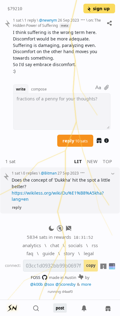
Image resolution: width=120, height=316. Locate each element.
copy (90, 265)
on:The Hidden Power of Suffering (57, 23)
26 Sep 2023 (68, 20)
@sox (49, 284)
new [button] (92, 161)
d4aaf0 (67, 291)
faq (29, 253)
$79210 (14, 8)
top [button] (107, 161)
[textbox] (61, 51)
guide (48, 253)
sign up (101, 8)
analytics (31, 245)
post (60, 308)
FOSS (35, 277)
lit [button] (78, 161)
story (69, 253)
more (86, 284)
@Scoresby (65, 284)
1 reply (30, 20)
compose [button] (39, 88)
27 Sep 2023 (68, 173)
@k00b (36, 284)
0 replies (30, 173)
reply (75, 140)
